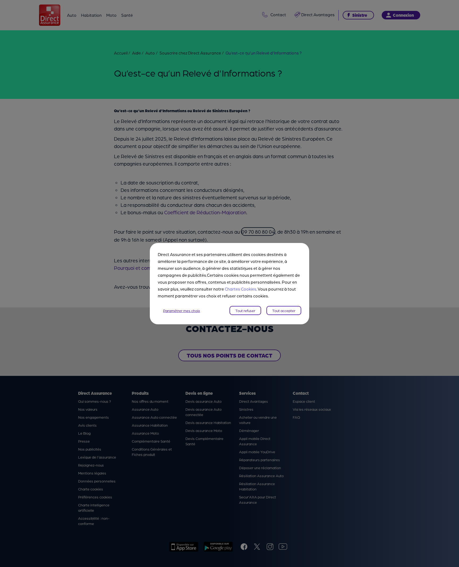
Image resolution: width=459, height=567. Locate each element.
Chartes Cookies (240, 288)
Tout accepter (283, 310)
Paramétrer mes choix (181, 310)
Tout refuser (245, 310)
